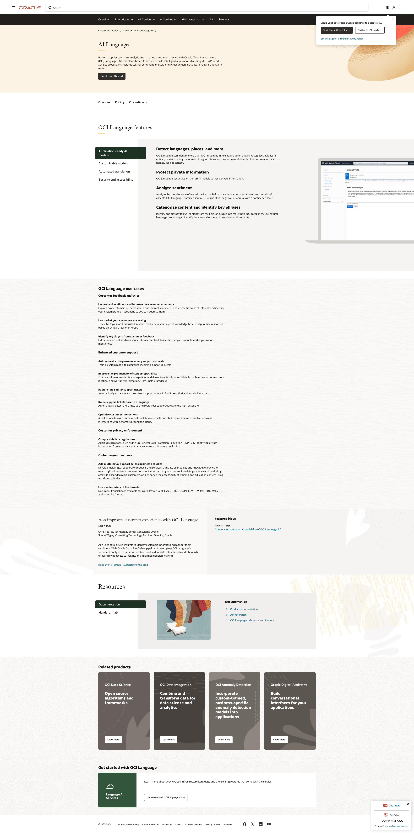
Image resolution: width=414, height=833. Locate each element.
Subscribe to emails (193, 824)
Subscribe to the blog (135, 564)
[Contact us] (400, 8)
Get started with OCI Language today (166, 797)
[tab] (120, 153)
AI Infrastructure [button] (190, 19)
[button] (14, 8)
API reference (238, 614)
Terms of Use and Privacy (128, 824)
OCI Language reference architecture (252, 620)
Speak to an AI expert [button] (112, 76)
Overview (103, 19)
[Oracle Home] (29, 8)
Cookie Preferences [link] (150, 824)
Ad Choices (167, 824)
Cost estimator (138, 102)
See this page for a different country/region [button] (342, 38)
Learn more (113, 739)
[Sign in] (394, 8)
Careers (178, 824)
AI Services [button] (166, 19)
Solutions (224, 19)
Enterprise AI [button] (122, 19)
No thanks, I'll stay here (370, 30)
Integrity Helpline (212, 824)
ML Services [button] (145, 19)
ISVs (211, 19)
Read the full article (109, 564)
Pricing (119, 102)
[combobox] (207, 8)
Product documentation (244, 609)
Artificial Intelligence (143, 30)
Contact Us (228, 824)
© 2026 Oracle (104, 824)
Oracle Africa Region (108, 30)
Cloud (126, 30)
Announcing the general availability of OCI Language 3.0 (248, 529)
